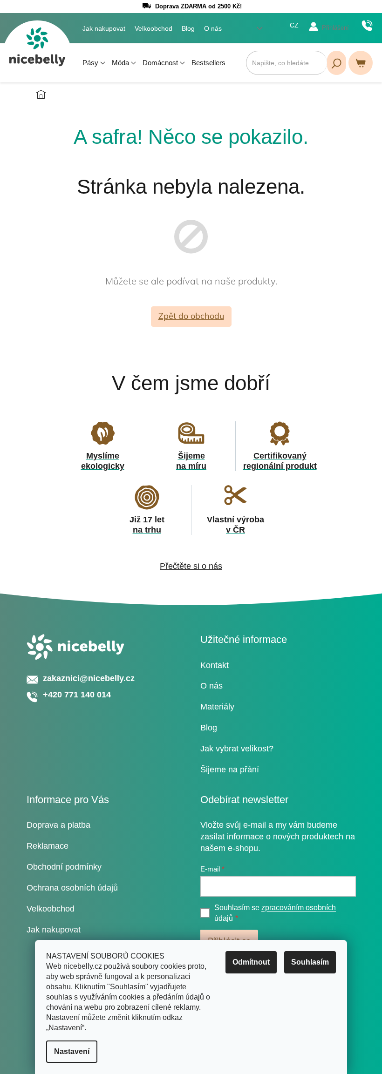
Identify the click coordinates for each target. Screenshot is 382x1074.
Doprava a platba (58, 825)
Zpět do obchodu (191, 316)
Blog (188, 28)
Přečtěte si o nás (191, 566)
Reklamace (47, 846)
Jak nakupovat (103, 28)
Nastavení (71, 1051)
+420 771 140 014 (367, 25)
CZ (294, 25)
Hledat (336, 63)
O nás (213, 28)
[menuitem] (94, 62)
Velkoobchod (153, 28)
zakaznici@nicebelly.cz (89, 678)
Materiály (217, 706)
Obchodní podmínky (64, 866)
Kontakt (214, 665)
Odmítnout (251, 962)
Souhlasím (310, 962)
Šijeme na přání (229, 769)
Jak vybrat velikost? (236, 748)
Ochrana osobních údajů (72, 887)
